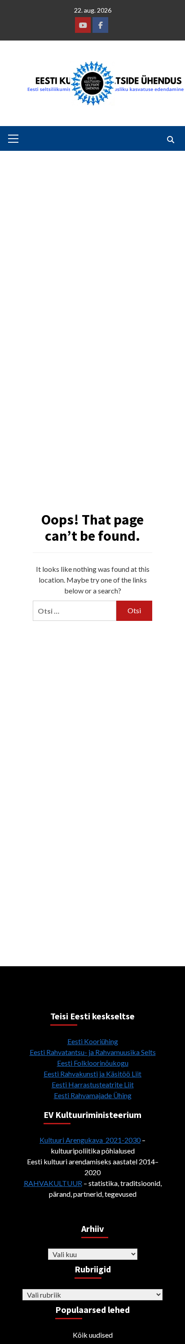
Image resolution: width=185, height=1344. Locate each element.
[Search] (170, 139)
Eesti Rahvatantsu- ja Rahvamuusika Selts (93, 1052)
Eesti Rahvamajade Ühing (93, 1095)
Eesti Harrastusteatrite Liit (93, 1084)
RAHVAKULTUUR (53, 1183)
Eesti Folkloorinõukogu (92, 1063)
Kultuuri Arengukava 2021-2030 (90, 1140)
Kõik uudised (93, 1334)
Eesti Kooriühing (92, 1041)
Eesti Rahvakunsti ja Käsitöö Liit (92, 1073)
